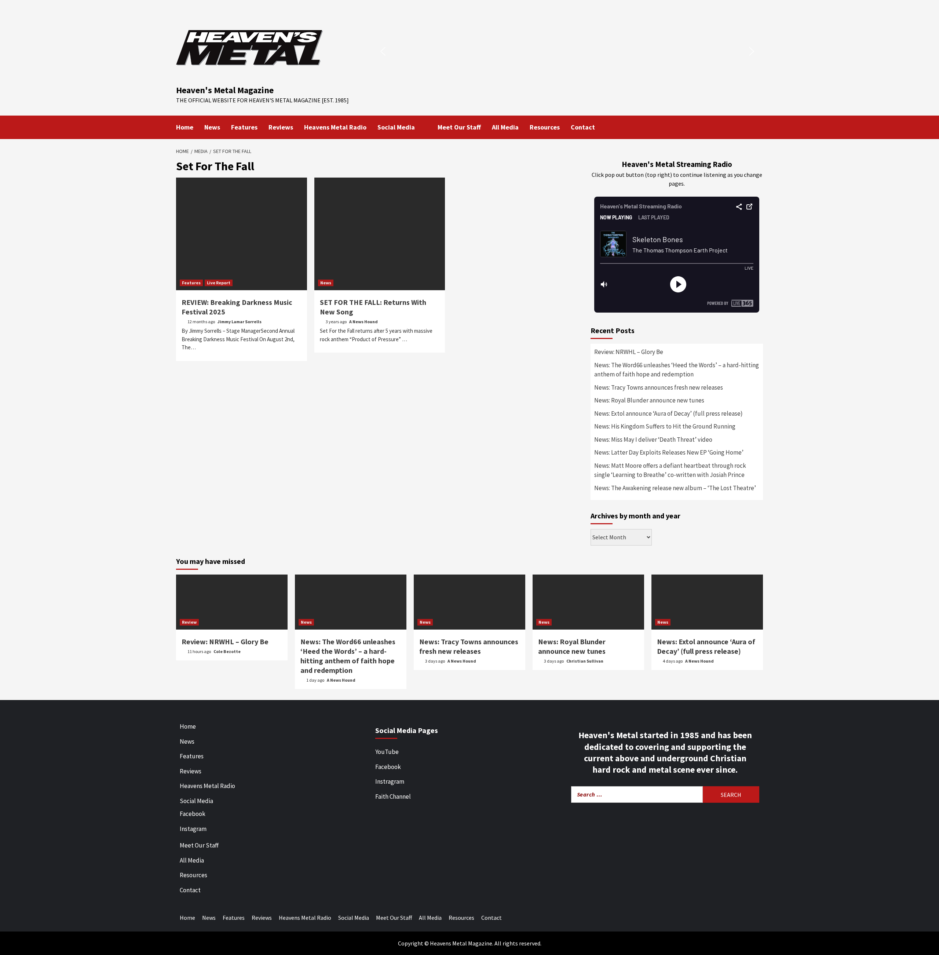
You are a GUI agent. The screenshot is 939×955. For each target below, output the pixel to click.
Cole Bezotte (227, 651)
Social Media (396, 127)
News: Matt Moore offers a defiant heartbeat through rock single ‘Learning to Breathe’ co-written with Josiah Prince (670, 470)
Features (244, 127)
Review (189, 622)
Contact (583, 127)
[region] (567, 51)
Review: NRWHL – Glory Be (628, 352)
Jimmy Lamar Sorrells (240, 321)
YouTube (387, 752)
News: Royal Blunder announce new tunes (649, 400)
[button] (383, 51)
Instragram (389, 781)
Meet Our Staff (459, 127)
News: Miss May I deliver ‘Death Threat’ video (653, 439)
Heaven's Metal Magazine (225, 90)
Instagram (193, 829)
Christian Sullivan (584, 661)
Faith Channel (393, 796)
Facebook (192, 814)
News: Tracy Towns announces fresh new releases (658, 387)
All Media (505, 127)
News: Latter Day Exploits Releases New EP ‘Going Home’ (668, 452)
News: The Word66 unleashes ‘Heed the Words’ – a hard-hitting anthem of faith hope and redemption (676, 370)
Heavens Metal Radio (335, 127)
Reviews (280, 127)
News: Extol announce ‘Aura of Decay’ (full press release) (668, 413)
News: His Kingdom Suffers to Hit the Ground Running (664, 426)
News (212, 127)
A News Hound (363, 321)
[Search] (758, 127)
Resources (545, 127)
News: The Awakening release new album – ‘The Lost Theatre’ (675, 488)
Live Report (218, 282)
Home (184, 127)
